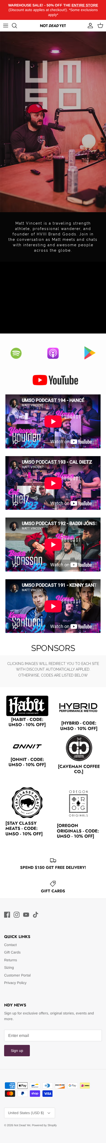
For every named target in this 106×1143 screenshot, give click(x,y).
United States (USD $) (26, 1113)
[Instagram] (17, 915)
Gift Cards (12, 952)
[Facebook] (7, 915)
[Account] (89, 25)
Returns (10, 960)
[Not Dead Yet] (53, 25)
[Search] (17, 25)
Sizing (9, 967)
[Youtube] (26, 915)
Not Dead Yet (22, 1125)
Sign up (17, 1051)
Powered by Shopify (44, 1125)
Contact (10, 945)
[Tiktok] (36, 915)
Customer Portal (17, 975)
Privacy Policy (15, 983)
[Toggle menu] (5, 25)
